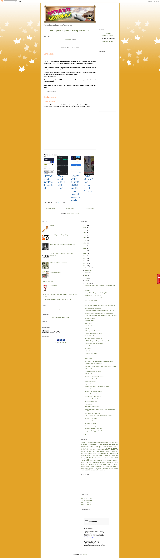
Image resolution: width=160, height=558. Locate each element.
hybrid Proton (88, 358)
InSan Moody (88, 325)
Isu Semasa (98, 451)
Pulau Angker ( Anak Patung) (93, 396)
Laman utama (70, 208)
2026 (85, 225)
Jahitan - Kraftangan (111, 451)
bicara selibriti (93, 470)
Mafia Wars (88, 348)
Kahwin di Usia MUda (91, 353)
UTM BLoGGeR (86, 505)
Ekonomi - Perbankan (104, 444)
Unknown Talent (89, 320)
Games (109, 446)
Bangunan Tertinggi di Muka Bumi (94, 431)
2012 (85, 260)
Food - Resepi (94, 447)
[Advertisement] (107, 82)
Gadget (104, 446)
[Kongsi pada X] (52, 91)
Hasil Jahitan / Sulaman (91, 336)
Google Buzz (88, 323)
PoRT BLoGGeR (86, 502)
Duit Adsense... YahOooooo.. (93, 295)
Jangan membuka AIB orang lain (94, 378)
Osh (60, 310)
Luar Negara (106, 455)
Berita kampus (103, 442)
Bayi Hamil (88, 384)
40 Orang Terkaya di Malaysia (58, 262)
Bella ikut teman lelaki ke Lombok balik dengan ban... (100, 305)
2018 (85, 245)
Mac (86, 280)
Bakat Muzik (95, 442)
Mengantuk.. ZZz (90, 318)
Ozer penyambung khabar (92, 406)
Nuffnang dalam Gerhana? (92, 330)
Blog (110, 442)
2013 (85, 258)
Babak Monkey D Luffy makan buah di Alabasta (88, 183)
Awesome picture (48, 281)
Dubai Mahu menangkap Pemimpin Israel (97, 386)
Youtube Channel (107, 41)
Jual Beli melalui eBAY (91, 381)
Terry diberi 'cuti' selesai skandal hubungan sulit (98, 361)
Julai (86, 273)
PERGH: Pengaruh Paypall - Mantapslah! (97, 341)
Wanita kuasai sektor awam (93, 308)
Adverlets (87, 290)
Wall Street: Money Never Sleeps (94, 376)
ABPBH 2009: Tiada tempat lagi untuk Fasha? (98, 415)
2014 (85, 255)
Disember (88, 268)
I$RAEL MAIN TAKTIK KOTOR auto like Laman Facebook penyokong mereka (75, 188)
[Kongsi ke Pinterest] (55, 91)
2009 (85, 434)
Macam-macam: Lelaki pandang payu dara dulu (99, 313)
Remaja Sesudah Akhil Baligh (93, 333)
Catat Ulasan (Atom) (73, 213)
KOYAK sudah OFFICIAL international (49, 182)
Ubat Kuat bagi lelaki (91, 300)
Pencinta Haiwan (99, 462)
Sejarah (92, 466)
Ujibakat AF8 (88, 373)
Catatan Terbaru (50, 208)
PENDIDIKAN (107, 460)
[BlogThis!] (50, 91)
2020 (85, 240)
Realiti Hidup (102, 464)
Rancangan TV (93, 464)
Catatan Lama (90, 208)
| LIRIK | (66, 31)
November (88, 270)
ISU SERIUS (112, 449)
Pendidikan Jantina (112, 462)
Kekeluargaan (85, 453)
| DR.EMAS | (81, 31)
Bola (82, 444)
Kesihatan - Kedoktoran (109, 454)
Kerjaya (99, 453)
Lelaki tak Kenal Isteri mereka (93, 391)
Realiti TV (110, 464)
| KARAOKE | (74, 31)
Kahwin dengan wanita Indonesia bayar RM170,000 (100, 310)
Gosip (115, 446)
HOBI (90, 449)
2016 (85, 250)
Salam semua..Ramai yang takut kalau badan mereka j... (101, 315)
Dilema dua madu (90, 303)
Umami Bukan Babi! (55, 272)
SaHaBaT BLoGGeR (87, 500)
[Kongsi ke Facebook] (54, 91)
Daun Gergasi (89, 404)
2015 (85, 253)
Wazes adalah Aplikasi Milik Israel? (61, 182)
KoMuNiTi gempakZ (68, 39)
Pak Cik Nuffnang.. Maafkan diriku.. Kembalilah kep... (100, 285)
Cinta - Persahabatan (90, 444)
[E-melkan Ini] (48, 91)
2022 (85, 235)
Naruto (87, 328)
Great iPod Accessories (91, 423)
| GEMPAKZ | (60, 31)
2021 (85, 238)
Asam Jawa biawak (90, 288)
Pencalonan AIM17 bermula (93, 371)
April (86, 278)
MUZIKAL (90, 458)
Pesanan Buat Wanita (91, 389)
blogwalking (102, 470)
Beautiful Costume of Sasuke (93, 363)
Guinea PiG (88, 351)
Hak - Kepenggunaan (99, 449)
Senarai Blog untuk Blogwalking (59, 235)
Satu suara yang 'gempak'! (92, 413)
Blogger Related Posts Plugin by (51, 202)
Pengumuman (85, 464)
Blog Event (115, 442)
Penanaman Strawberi (91, 399)
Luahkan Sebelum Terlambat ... (94, 394)
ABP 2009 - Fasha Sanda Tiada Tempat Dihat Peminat (100, 366)
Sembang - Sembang (103, 466)
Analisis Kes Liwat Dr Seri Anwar (94, 343)
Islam (89, 452)
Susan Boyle (88, 368)
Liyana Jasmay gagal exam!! (93, 426)
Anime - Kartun (86, 442)
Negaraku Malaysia (96, 460)
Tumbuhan (105, 468)
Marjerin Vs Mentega (91, 418)
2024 (85, 230)
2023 (85, 233)
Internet (83, 451)
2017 (85, 248)
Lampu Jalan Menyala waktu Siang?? (96, 293)
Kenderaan (92, 453)
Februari (87, 283)
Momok (97, 458)
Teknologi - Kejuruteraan (95, 468)
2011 (85, 263)
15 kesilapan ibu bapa (91, 401)
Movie (106, 458)
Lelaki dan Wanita (97, 455)
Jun (86, 275)
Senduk (52, 225)
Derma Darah (54, 285)
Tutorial (111, 468)
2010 (85, 266)
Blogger (85, 554)
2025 (85, 228)
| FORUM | (53, 31)
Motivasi (101, 458)
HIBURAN (84, 449)
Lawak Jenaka (86, 455)
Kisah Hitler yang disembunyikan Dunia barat (63, 244)
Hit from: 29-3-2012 (60, 342)
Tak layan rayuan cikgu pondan (94, 428)
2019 (85, 243)
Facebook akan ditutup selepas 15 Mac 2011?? (57, 299)
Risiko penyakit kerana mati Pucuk (95, 298)
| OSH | (88, 31)
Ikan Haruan (88, 356)
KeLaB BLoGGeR (86, 498)
